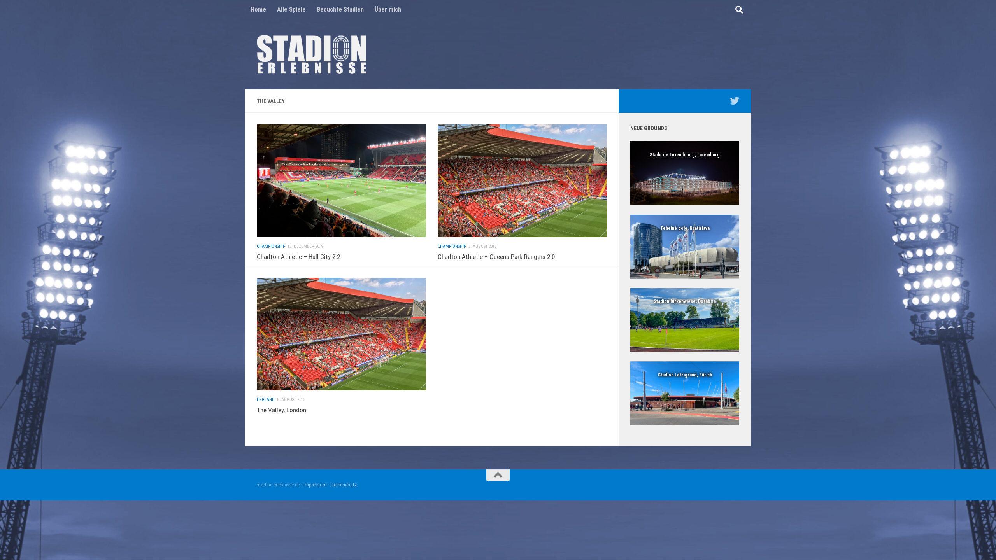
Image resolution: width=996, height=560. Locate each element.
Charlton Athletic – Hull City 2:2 (298, 257)
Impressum (315, 485)
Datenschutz (344, 485)
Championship (271, 246)
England (266, 399)
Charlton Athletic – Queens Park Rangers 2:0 (496, 257)
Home (258, 9)
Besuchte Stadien (340, 9)
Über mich (388, 9)
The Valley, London (281, 410)
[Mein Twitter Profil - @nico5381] (734, 100)
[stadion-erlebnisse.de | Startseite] (311, 54)
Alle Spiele (291, 9)
